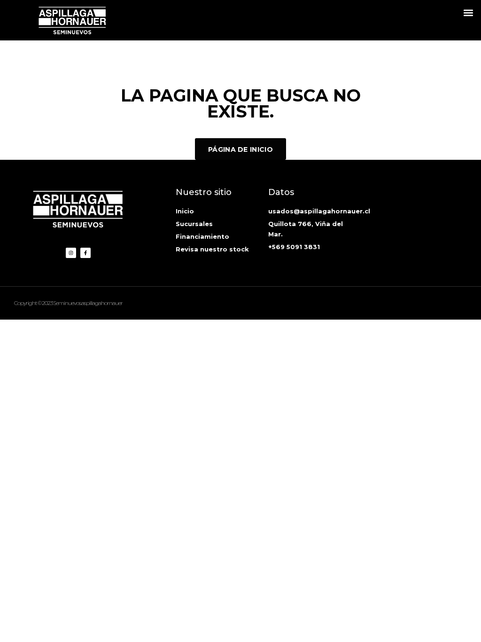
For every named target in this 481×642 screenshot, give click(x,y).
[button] (468, 12)
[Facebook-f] (85, 253)
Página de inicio (240, 149)
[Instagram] (71, 253)
